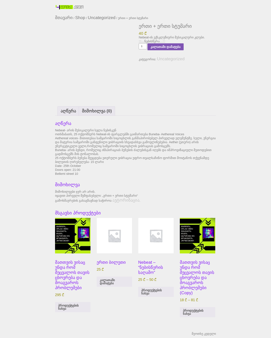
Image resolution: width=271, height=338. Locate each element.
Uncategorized (101, 17)
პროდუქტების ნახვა (68, 307)
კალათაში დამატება (166, 47)
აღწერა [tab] (68, 111)
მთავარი (64, 17)
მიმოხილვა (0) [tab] (97, 111)
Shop (80, 17)
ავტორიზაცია (125, 200)
